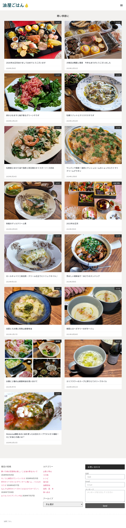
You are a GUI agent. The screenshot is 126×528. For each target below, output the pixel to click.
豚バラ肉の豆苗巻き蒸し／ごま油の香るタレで (19, 471)
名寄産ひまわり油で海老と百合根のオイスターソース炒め (30, 168)
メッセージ (89, 489)
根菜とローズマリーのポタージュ (80, 328)
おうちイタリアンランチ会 (11, 496)
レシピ (45, 478)
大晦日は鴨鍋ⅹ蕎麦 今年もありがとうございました (88, 62)
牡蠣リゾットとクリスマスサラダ (80, 115)
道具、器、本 (48, 489)
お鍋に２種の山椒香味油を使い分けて (22, 381)
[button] (121, 5)
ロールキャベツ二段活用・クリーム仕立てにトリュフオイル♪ (32, 276)
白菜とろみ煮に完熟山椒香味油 (19, 328)
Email (87, 481)
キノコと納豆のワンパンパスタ (13, 478)
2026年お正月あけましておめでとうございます (26, 62)
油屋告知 (46, 485)
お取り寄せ (47, 471)
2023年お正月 (72, 223)
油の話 (45, 482)
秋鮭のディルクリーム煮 (16, 223)
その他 (45, 475)
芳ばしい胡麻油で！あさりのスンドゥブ (83, 276)
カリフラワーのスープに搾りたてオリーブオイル (86, 381)
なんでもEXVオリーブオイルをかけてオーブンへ (20, 489)
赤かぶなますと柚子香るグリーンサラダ (22, 115)
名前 (87, 473)
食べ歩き (46, 492)
